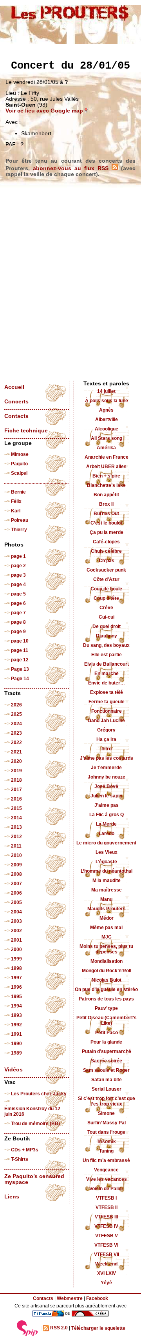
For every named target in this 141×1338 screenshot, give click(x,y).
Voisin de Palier (106, 1188)
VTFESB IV (106, 1226)
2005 (16, 902)
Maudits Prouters (106, 908)
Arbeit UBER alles (106, 466)
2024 (16, 723)
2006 (16, 893)
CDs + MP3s (24, 1150)
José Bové (106, 786)
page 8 (18, 622)
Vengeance (106, 1170)
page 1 (18, 556)
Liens (11, 1197)
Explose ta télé (106, 692)
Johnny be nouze (106, 777)
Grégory (106, 730)
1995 (16, 996)
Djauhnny (106, 636)
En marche (106, 673)
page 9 (18, 631)
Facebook (97, 1298)
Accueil (14, 387)
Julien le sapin (106, 796)
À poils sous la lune (106, 400)
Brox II (106, 504)
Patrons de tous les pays (106, 999)
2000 (16, 949)
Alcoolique (106, 429)
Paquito (19, 464)
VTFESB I (106, 1198)
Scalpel (19, 473)
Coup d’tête (106, 598)
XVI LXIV (106, 1273)
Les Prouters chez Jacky (39, 1094)
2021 (16, 752)
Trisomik (106, 1141)
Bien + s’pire (106, 476)
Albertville (106, 419)
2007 (16, 883)
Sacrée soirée (106, 1061)
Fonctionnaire (106, 711)
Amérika (106, 447)
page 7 (18, 612)
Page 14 (20, 678)
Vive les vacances (106, 1179)
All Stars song (106, 438)
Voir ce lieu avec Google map (45, 111)
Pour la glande (106, 1042)
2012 (16, 836)
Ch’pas (106, 560)
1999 (16, 959)
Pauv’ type (106, 1008)
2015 (16, 808)
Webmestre (70, 1298)
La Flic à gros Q (106, 814)
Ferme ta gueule (107, 701)
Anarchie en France (106, 457)
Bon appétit (106, 494)
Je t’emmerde (106, 767)
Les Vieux (107, 852)
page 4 (18, 584)
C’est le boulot (106, 523)
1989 (16, 1053)
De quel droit (106, 626)
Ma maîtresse (106, 890)
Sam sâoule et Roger (106, 1070)
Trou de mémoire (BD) (35, 1123)
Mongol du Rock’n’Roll (106, 970)
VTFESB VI (106, 1245)
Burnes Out (106, 513)
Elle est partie (106, 654)
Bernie (18, 492)
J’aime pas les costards (106, 758)
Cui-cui (106, 617)
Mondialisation (106, 961)
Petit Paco (106, 1032)
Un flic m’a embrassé (106, 1160)
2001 (16, 940)
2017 (16, 789)
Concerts (16, 402)
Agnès (106, 410)
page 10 (20, 641)
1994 (16, 1006)
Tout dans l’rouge (106, 1132)
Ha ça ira (106, 739)
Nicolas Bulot (106, 980)
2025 (16, 714)
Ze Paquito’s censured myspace (34, 1179)
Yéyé (106, 1282)
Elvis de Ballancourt (106, 664)
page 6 (18, 603)
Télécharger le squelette (98, 1328)
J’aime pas (106, 805)
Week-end (106, 1264)
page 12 (20, 660)
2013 (16, 827)
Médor (106, 918)
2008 (16, 874)
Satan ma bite (106, 1079)
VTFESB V (106, 1235)
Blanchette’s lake (106, 485)
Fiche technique (26, 431)
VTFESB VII (106, 1254)
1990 (16, 1043)
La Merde (106, 824)
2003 (16, 921)
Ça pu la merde (106, 532)
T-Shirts (19, 1159)
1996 (16, 987)
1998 (16, 968)
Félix (16, 501)
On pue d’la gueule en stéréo (106, 989)
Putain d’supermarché (106, 1051)
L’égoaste (106, 861)
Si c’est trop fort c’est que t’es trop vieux (106, 1101)
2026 (16, 705)
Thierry (19, 529)
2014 (16, 818)
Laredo (106, 833)
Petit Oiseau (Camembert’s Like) (106, 1020)
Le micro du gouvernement (106, 843)
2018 (16, 780)
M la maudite (106, 880)
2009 (16, 865)
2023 (16, 733)
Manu (106, 899)
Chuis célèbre (106, 551)
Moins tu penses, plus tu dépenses (106, 949)
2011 (16, 846)
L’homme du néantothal (106, 871)
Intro (106, 749)
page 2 (18, 565)
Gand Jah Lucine (106, 720)
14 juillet (106, 391)
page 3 (18, 575)
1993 (16, 1015)
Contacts (16, 416)
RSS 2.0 (58, 1328)
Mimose (20, 454)
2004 (16, 912)
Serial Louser (106, 1089)
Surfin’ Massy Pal (106, 1123)
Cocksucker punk (106, 570)
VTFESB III (106, 1217)
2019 (16, 770)
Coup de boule (106, 589)
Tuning (106, 1151)
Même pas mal (106, 927)
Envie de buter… (106, 683)
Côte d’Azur (106, 579)
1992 (16, 1025)
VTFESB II (107, 1207)
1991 (16, 1034)
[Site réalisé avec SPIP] (27, 1328)
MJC (106, 937)
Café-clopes (106, 542)
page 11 (19, 650)
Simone (106, 1113)
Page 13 (20, 669)
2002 (16, 930)
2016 (16, 799)
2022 (16, 742)
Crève (106, 607)
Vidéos (13, 1070)
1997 (16, 977)
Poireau (19, 520)
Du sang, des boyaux (106, 645)
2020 (16, 761)
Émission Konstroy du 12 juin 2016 (32, 1111)
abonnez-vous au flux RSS (72, 168)
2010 (16, 855)
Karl (15, 511)
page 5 (18, 594)
